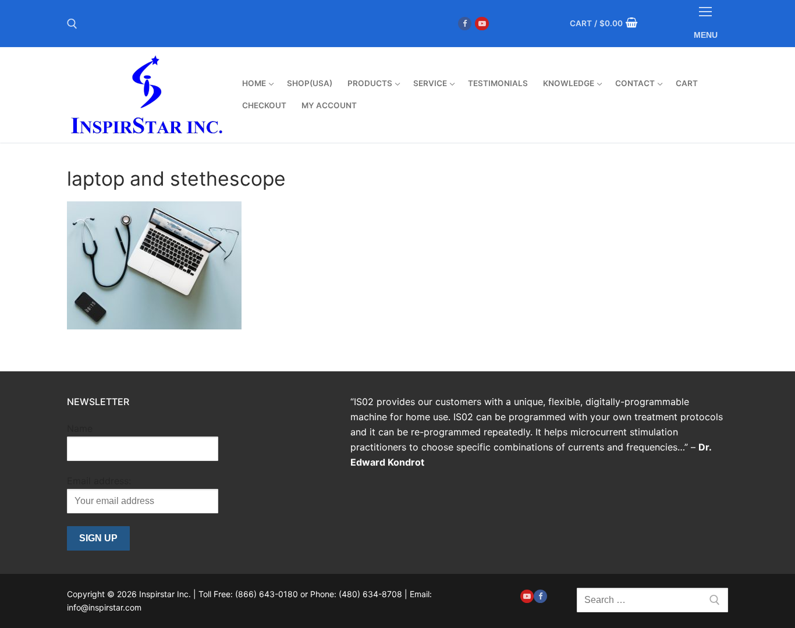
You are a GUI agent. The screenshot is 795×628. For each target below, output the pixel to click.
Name (80, 428)
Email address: (99, 481)
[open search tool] (72, 24)
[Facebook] (464, 23)
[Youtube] (481, 23)
